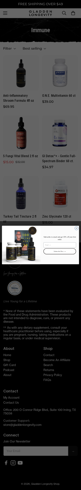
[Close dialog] (76, 228)
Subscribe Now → (60, 251)
